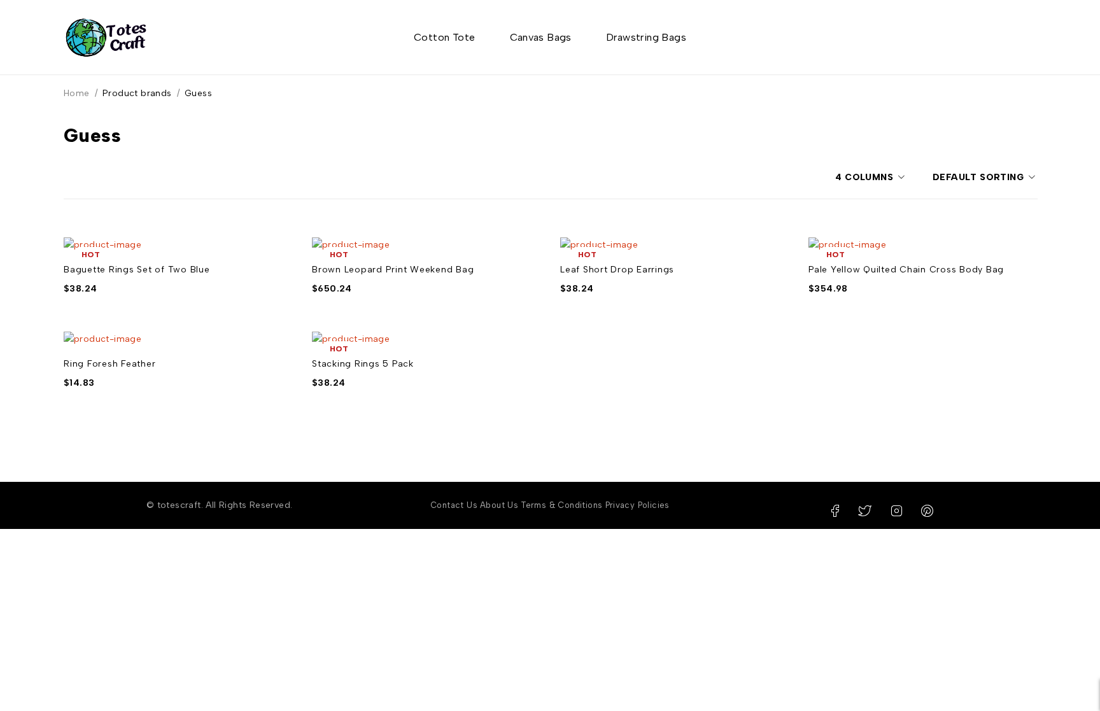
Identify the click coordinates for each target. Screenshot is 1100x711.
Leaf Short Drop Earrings (617, 269)
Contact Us (453, 505)
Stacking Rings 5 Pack (363, 363)
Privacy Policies (637, 505)
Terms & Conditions (561, 505)
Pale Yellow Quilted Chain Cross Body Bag (906, 269)
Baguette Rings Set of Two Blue (137, 269)
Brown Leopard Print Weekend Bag (393, 269)
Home (77, 93)
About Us (499, 505)
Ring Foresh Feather (109, 363)
